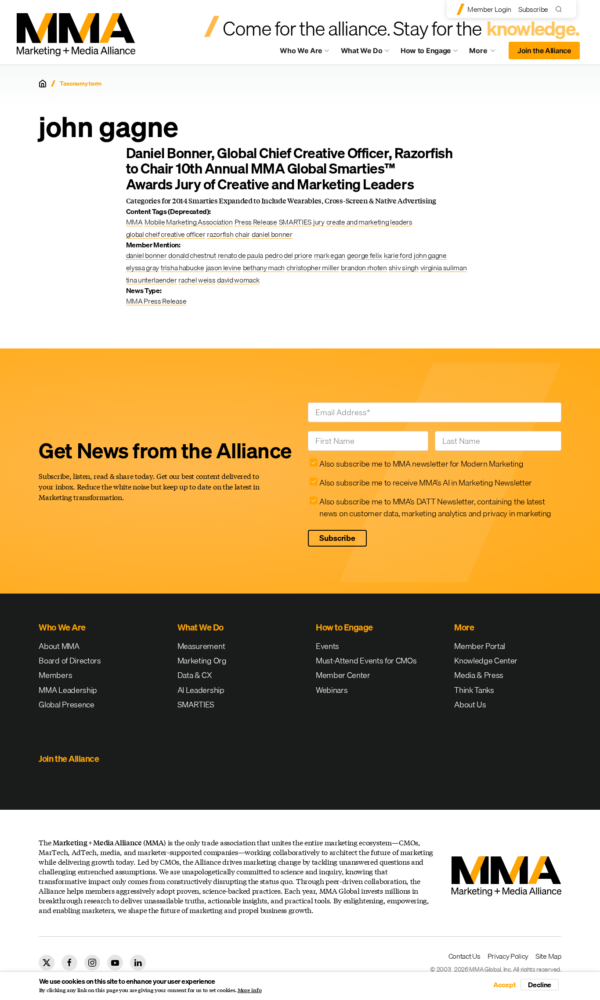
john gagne (430, 255)
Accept (504, 984)
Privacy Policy (508, 956)
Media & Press (478, 675)
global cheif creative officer (166, 234)
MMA (134, 222)
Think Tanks (474, 690)
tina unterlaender (151, 280)
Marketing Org (202, 660)
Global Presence (66, 704)
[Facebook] (69, 963)
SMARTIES (295, 222)
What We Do (362, 50)
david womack (238, 280)
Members (55, 675)
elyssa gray (142, 267)
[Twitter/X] (46, 963)
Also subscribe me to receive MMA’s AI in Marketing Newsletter (425, 482)
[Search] (560, 9)
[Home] (43, 83)
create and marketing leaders (369, 222)
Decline (539, 984)
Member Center (343, 675)
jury (319, 222)
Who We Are (301, 50)
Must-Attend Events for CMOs (366, 660)
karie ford (398, 255)
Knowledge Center (485, 660)
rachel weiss (196, 280)
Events (327, 646)
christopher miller (312, 267)
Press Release (256, 222)
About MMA (59, 646)
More (486, 52)
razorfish (220, 234)
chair (242, 234)
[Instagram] (92, 963)
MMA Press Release (156, 301)
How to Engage (426, 50)
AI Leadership (200, 690)
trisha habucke (182, 267)
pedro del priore (288, 255)
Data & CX (194, 675)
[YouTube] (115, 963)
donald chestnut (192, 255)
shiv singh (404, 267)
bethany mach (264, 267)
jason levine (223, 267)
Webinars (331, 690)
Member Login (489, 9)
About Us (470, 704)
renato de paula (240, 255)
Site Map (548, 956)
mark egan (329, 255)
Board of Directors (70, 660)
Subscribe (533, 9)
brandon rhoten (364, 267)
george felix (364, 255)
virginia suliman (443, 267)
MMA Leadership (68, 690)
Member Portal (479, 646)
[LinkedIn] (138, 963)
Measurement (201, 646)
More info (250, 990)
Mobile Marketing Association (189, 222)
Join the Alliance (544, 50)
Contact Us (464, 956)
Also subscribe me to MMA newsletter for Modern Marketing (421, 463)
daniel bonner (272, 234)
